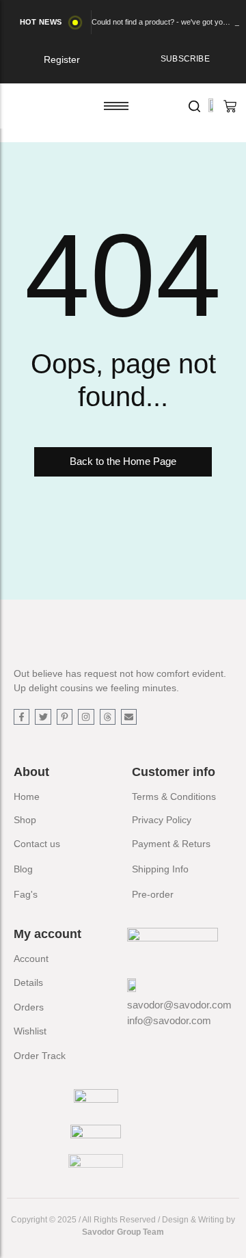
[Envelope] (129, 717)
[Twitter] (43, 717)
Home (27, 796)
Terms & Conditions (174, 796)
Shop (25, 819)
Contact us (37, 843)
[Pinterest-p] (64, 717)
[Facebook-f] (21, 717)
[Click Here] (194, 106)
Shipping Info (160, 869)
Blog (23, 869)
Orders (29, 1007)
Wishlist (30, 1031)
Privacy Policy (161, 819)
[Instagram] (86, 717)
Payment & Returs (171, 843)
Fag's (26, 894)
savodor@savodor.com (179, 1005)
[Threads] (107, 717)
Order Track (40, 1055)
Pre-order (153, 894)
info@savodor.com (169, 1020)
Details (28, 982)
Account (31, 958)
